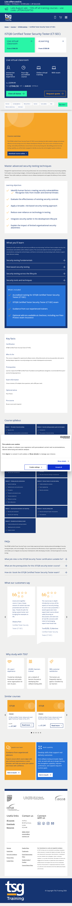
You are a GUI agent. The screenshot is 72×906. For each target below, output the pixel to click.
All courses (10, 821)
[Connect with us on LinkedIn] (39, 823)
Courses (13, 27)
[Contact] (52, 823)
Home (7, 27)
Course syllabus (44, 103)
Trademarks (25, 851)
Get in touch (20, 106)
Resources (10, 828)
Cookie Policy (10, 861)
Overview (7, 103)
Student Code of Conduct (26, 861)
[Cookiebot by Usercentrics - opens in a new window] (61, 437)
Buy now (62, 104)
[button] (31, 732)
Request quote (53, 93)
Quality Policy (25, 848)
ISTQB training (22, 27)
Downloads (11, 824)
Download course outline (17, 153)
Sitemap (9, 848)
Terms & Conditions (12, 854)
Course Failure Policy (27, 865)
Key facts (35, 103)
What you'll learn (27, 103)
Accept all (58, 467)
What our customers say (10, 106)
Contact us (27, 816)
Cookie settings (34, 467)
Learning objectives (16, 103)
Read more (26, 725)
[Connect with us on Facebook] (43, 823)
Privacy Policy (10, 857)
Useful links (10, 851)
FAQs (51, 103)
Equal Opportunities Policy (27, 856)
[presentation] (5, 616)
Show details (62, 461)
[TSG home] (8, 17)
